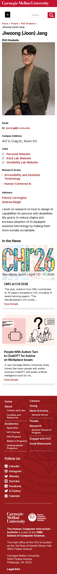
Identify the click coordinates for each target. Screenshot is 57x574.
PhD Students (28, 23)
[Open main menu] (7, 15)
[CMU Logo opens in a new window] (28, 3)
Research (35, 425)
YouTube (14, 481)
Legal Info (13, 569)
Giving (33, 405)
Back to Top (42, 568)
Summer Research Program (41, 431)
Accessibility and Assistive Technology (22, 176)
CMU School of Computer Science (26, 534)
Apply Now (12, 428)
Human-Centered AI (17, 183)
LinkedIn (14, 466)
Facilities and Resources (14, 416)
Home (5, 23)
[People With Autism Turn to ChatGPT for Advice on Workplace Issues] (28, 348)
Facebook (15, 486)
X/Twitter (15, 491)
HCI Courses (13, 432)
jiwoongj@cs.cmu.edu (18, 128)
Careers (35, 400)
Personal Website (18, 154)
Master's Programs (17, 441)
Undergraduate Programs (15, 446)
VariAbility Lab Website (22, 162)
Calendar (14, 495)
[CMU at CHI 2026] (28, 276)
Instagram (15, 471)
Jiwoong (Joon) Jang (13, 27)
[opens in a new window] (17, 514)
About (8, 406)
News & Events (39, 410)
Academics (12, 423)
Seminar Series (40, 415)
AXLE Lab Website (18, 158)
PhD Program (14, 436)
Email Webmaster (40, 443)
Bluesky (14, 476)
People (14, 23)
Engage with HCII (40, 438)
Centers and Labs (16, 410)
